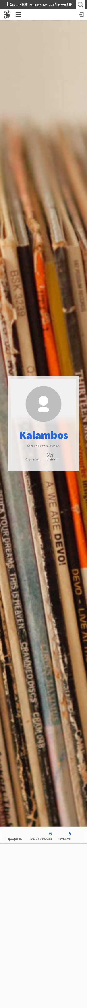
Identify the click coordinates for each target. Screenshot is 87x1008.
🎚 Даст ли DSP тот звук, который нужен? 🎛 (39, 4)
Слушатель (33, 459)
